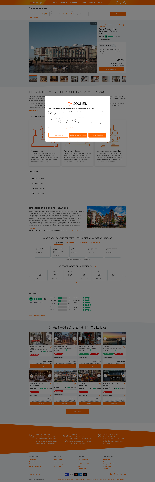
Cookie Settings (58, 135)
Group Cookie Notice (69, 128)
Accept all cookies (97, 135)
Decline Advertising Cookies (78, 135)
